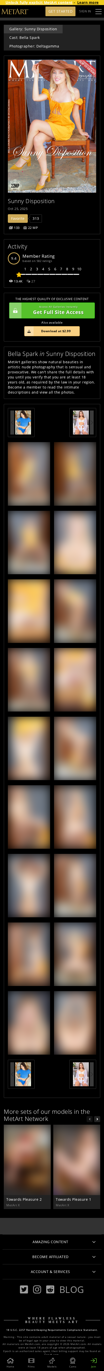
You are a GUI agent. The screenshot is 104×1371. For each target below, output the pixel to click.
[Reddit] (50, 1289)
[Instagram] (37, 1289)
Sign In (85, 11)
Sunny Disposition (31, 201)
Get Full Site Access (58, 310)
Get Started (60, 11)
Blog (71, 1289)
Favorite (17, 218)
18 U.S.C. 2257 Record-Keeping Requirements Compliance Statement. (52, 1330)
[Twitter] (24, 1289)
